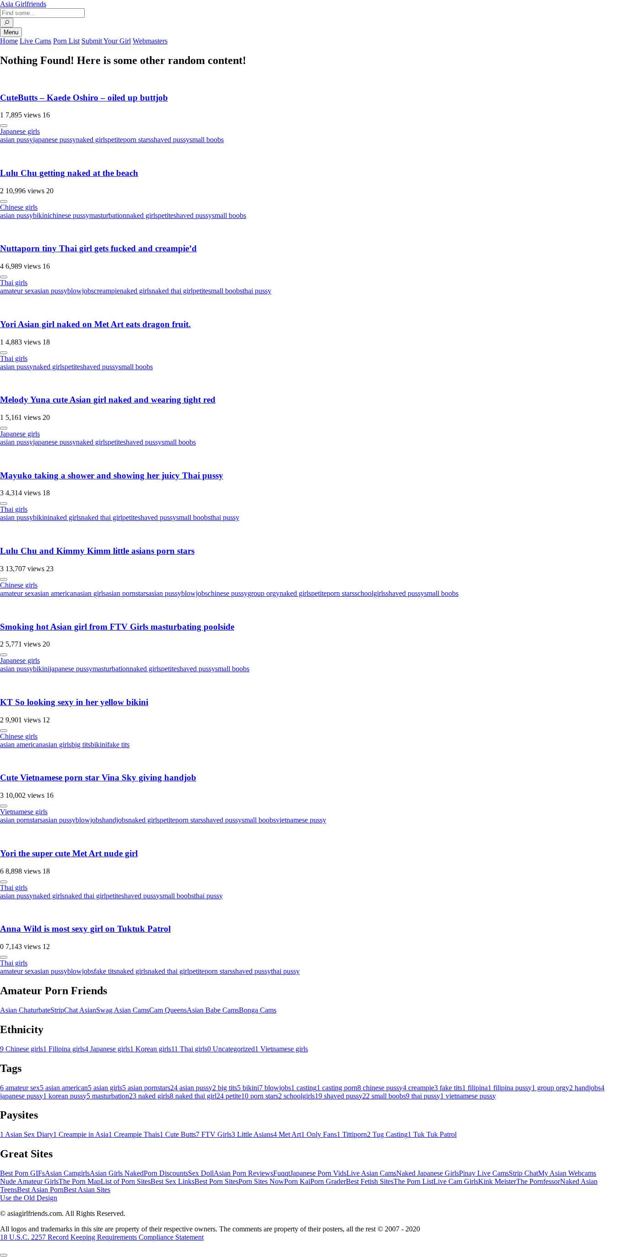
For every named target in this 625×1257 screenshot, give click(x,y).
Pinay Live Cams (484, 1173)
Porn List (66, 41)
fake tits (118, 744)
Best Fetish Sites (369, 1181)
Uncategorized (231, 1049)
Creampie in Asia (80, 1134)
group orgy (264, 593)
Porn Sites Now (261, 1181)
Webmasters (150, 41)
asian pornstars (127, 593)
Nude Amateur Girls (29, 1181)
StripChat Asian (73, 1010)
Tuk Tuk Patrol (432, 1134)
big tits (81, 744)
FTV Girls (214, 1134)
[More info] (3, 125)
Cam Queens (168, 1010)
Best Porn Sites (216, 1181)
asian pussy (16, 139)
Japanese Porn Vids (318, 1173)
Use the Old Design (28, 1198)
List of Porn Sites (126, 1181)
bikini (41, 215)
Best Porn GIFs (22, 1173)
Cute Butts (178, 1134)
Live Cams (35, 41)
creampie (107, 291)
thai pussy (256, 291)
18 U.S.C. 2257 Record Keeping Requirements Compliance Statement (102, 1237)
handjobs (115, 820)
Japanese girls (20, 131)
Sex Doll (201, 1173)
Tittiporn (352, 1134)
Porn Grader (328, 1181)
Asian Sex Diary (26, 1134)
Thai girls (13, 282)
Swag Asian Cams (122, 1010)
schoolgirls (370, 593)
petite (115, 139)
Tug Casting (387, 1134)
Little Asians (252, 1134)
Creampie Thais (134, 1134)
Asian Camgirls (67, 1173)
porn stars (137, 139)
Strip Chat (523, 1173)
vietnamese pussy (301, 820)
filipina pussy (510, 1088)
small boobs (206, 139)
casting (304, 1088)
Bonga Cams (257, 1010)
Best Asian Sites (87, 1189)
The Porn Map (80, 1181)
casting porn (337, 1088)
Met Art (287, 1134)
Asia (23, 4)
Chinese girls (19, 207)
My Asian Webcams (567, 1173)
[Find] (6, 22)
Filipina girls (64, 1049)
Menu (11, 32)
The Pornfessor (538, 1181)
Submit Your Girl (106, 41)
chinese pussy (69, 215)
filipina (475, 1088)
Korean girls (150, 1049)
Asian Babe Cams (213, 1010)
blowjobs (80, 291)
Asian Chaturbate (25, 1010)
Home (9, 41)
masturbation (107, 215)
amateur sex (17, 291)
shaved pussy (170, 139)
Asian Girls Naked (117, 1173)
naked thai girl (172, 291)
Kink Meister (497, 1181)
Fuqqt (281, 1173)
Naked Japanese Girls (427, 1173)
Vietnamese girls (24, 812)
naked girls (92, 139)
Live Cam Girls (455, 1181)
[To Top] (3, 1255)
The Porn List (413, 1181)
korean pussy (64, 1096)
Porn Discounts (166, 1173)
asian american (55, 593)
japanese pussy (54, 139)
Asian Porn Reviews (243, 1173)
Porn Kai (297, 1181)
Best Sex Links (172, 1181)
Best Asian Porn (40, 1189)
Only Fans (319, 1134)
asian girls (91, 593)
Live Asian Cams (371, 1173)
